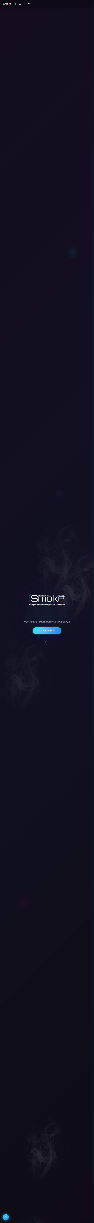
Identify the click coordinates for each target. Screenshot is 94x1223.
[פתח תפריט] (90, 3)
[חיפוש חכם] (16, 4)
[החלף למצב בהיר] (24, 4)
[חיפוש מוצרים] (20, 4)
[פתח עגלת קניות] (28, 4)
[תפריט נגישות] (6, 1217)
